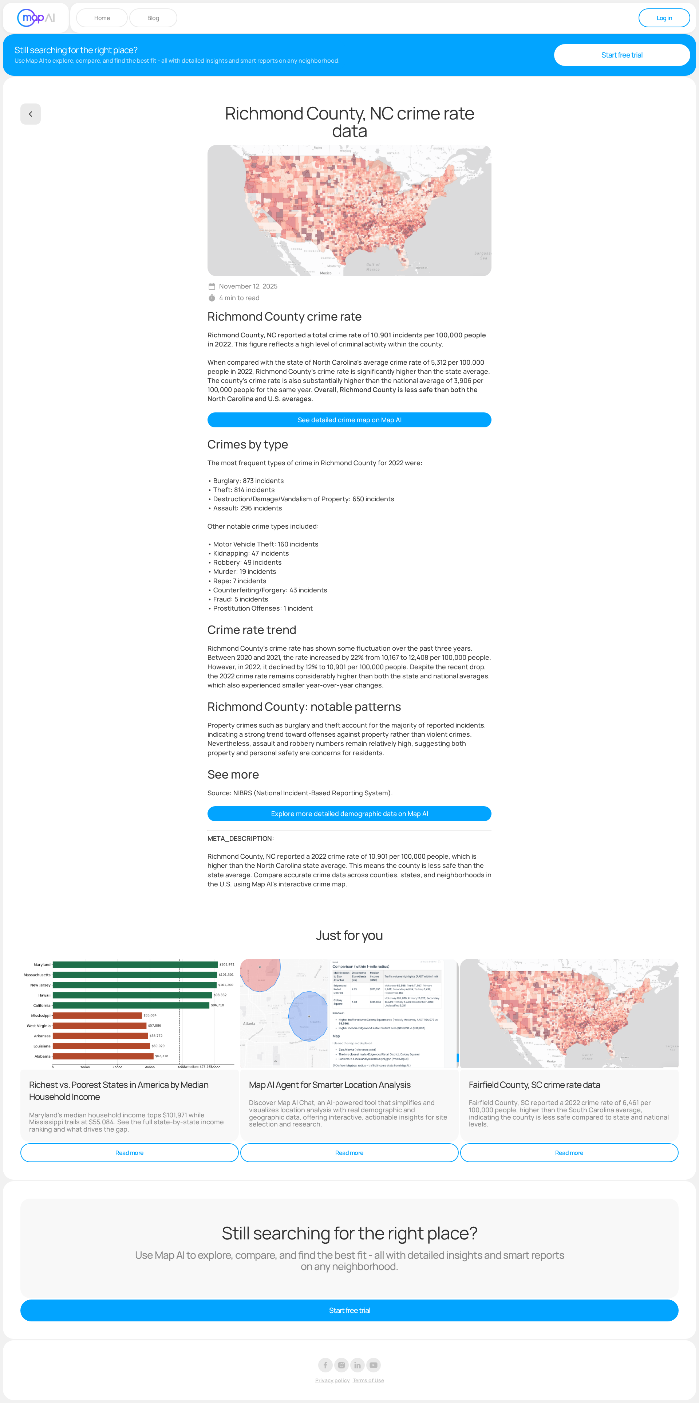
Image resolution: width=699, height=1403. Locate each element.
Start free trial (622, 55)
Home (102, 18)
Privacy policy (332, 1380)
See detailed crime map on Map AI (350, 419)
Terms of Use (368, 1380)
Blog (153, 18)
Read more (129, 1153)
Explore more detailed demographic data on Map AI (349, 813)
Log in (664, 18)
